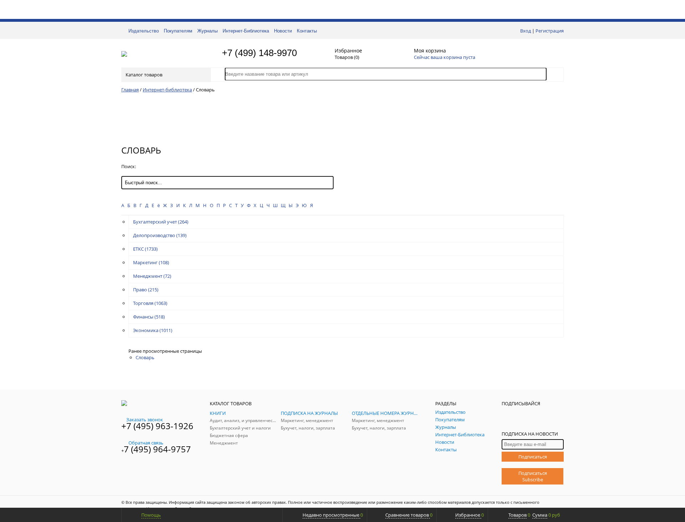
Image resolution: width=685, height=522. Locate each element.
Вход (525, 30)
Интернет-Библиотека (246, 31)
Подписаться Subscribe (532, 476)
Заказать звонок (144, 419)
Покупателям (178, 31)
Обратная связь (145, 443)
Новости (283, 31)
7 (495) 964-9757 (157, 449)
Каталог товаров (144, 74)
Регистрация (550, 30)
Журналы (207, 31)
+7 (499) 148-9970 (259, 52)
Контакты (307, 31)
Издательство (143, 31)
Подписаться (532, 456)
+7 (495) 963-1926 (157, 426)
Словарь (145, 357)
